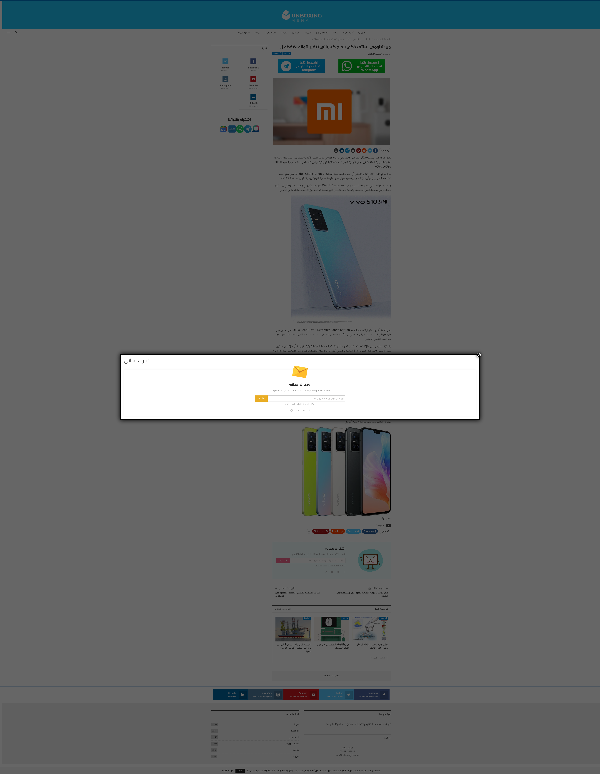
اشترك (261, 399)
